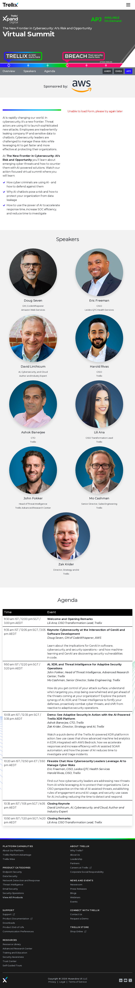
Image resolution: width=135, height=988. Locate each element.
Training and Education (15, 952)
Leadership (76, 859)
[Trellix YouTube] (125, 980)
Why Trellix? (76, 850)
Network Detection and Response (21, 880)
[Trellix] (5, 979)
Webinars (75, 897)
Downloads (9, 923)
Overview (9, 71)
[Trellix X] (130, 980)
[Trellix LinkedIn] (120, 980)
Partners (75, 863)
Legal (62, 981)
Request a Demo (79, 918)
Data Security (10, 876)
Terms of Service (77, 981)
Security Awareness (13, 957)
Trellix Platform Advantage (17, 854)
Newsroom (76, 884)
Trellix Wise (9, 859)
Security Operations (13, 893)
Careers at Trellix (79, 867)
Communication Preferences (18, 931)
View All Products (13, 897)
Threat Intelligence (13, 884)
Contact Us (76, 914)
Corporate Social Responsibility (87, 872)
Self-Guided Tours (12, 965)
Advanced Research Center (17, 948)
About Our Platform (13, 850)
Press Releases (78, 888)
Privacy (52, 981)
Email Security (10, 888)
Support (7, 914)
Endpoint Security (12, 872)
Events (74, 901)
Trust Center (9, 961)
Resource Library (12, 944)
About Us (75, 854)
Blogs (73, 893)
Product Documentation (16, 918)
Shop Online (76, 931)
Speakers (30, 71)
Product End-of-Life (13, 927)
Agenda (49, 71)
